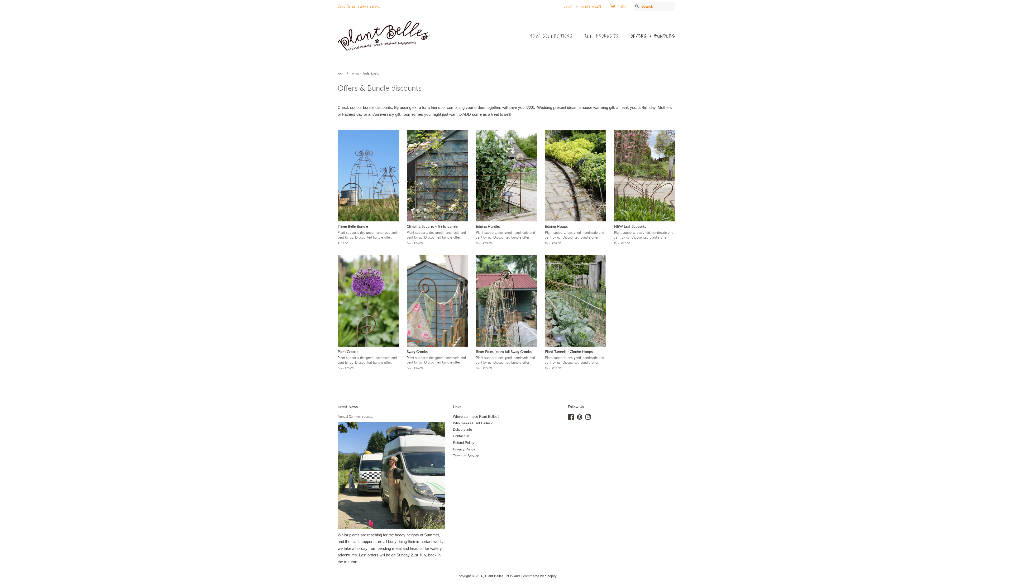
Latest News (348, 406)
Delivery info (462, 429)
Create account (591, 6)
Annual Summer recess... (356, 416)
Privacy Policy (464, 449)
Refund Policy (463, 443)
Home (340, 73)
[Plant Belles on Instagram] (588, 418)
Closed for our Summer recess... (359, 6)
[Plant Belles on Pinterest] (579, 418)
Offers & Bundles (653, 36)
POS (509, 576)
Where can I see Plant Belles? (476, 417)
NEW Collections (551, 36)
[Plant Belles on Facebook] (571, 418)
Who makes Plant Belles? (473, 423)
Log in (568, 6)
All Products (602, 36)
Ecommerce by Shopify (539, 576)
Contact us (461, 436)
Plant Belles (494, 576)
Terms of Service (466, 456)
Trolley (622, 6)
